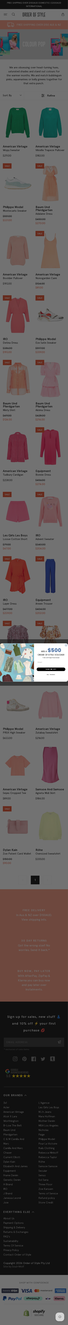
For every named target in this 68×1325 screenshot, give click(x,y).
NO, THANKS (51, 674)
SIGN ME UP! (51, 669)
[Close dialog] (66, 645)
